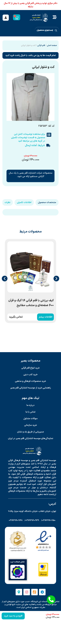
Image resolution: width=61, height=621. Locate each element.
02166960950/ (48, 520)
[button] (4, 278)
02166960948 (15, 520)
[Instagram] (26, 592)
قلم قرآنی (41, 45)
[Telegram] (42, 592)
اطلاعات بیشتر (45, 317)
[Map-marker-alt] (19, 592)
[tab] (47, 202)
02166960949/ (32, 520)
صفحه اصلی (52, 45)
